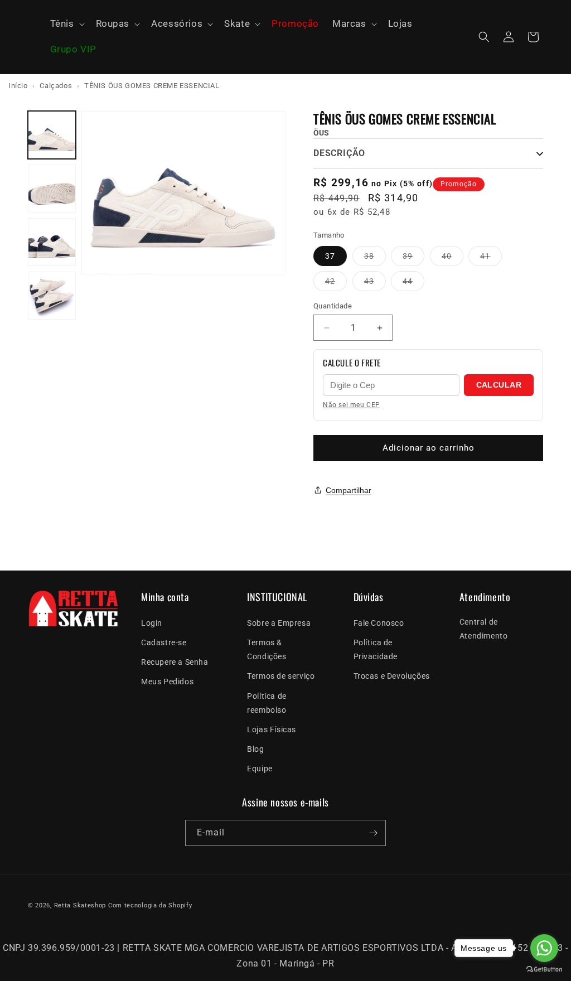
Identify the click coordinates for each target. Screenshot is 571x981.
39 (413, 258)
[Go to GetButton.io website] (544, 969)
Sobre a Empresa (279, 622)
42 (336, 283)
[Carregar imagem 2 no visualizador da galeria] (52, 188)
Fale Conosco (379, 622)
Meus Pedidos (167, 681)
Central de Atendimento (483, 628)
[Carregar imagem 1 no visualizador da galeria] (52, 135)
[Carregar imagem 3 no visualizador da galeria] (52, 242)
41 (491, 258)
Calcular (498, 384)
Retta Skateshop (80, 905)
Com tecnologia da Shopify (150, 905)
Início (18, 85)
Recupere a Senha (175, 662)
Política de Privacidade (376, 649)
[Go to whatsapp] (544, 948)
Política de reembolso (267, 703)
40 (452, 258)
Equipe (260, 768)
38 (375, 258)
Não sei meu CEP (351, 405)
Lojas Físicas (271, 729)
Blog (255, 749)
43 (375, 283)
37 (330, 256)
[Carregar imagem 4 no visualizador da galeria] (52, 296)
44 (413, 283)
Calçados (56, 85)
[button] (66, 24)
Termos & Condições (266, 649)
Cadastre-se (164, 642)
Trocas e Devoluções (392, 675)
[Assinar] (373, 833)
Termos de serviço (280, 675)
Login (151, 622)
